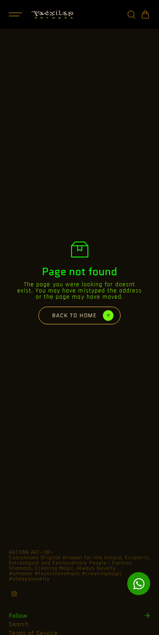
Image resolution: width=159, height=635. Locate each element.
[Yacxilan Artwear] (52, 14)
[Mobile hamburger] (16, 14)
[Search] (131, 15)
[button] (145, 15)
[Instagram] (14, 593)
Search (19, 624)
